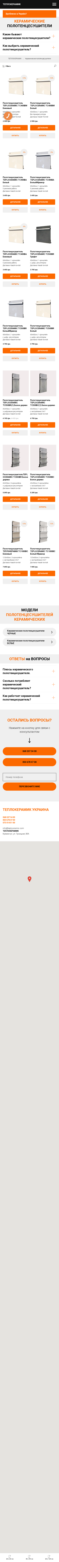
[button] (29, 879)
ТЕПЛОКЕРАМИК (15, 59)
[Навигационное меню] (53, 14)
